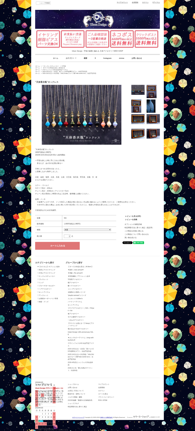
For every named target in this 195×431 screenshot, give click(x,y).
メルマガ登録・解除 (75, 397)
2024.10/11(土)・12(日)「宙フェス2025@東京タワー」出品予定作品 (64, 71)
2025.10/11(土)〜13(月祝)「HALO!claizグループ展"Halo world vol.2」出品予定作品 (69, 73)
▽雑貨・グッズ (42, 302)
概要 (85, 58)
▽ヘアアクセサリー (44, 289)
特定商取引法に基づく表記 (77, 407)
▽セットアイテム (43, 292)
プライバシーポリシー (106, 397)
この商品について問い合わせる (137, 234)
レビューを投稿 (131, 219)
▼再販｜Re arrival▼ (75, 273)
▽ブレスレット (42, 279)
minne (121, 58)
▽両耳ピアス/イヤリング (46, 270)
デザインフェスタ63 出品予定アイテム (55, 69)
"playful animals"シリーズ (77, 295)
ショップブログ (73, 403)
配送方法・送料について (76, 394)
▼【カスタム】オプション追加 (48, 267)
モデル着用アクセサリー (76, 317)
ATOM (105, 400)
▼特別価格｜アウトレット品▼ (79, 276)
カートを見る (103, 394)
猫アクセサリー (73, 283)
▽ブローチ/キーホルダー (46, 286)
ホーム (55, 58)
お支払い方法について (76, 391)
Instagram (107, 58)
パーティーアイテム (75, 302)
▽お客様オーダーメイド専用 (47, 298)
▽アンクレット (42, 295)
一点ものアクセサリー (76, 320)
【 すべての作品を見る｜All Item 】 (53, 68)
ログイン (145, 2)
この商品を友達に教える (134, 231)
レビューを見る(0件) (133, 216)
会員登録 (135, 2)
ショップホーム (73, 384)
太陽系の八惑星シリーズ (76, 292)
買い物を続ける (131, 238)
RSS (100, 400)
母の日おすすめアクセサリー (78, 329)
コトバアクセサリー (75, 289)
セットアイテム (73, 305)
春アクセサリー (73, 314)
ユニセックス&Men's (75, 298)
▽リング (40, 283)
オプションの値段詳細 (133, 224)
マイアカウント (122, 2)
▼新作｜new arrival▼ (76, 270)
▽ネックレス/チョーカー (50, 66)
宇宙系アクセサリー (75, 279)
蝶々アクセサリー (74, 286)
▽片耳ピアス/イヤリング (46, 273)
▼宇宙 (63, 66)
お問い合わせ (137, 58)
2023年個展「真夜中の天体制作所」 (81, 400)
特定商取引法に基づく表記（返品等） (139, 228)
